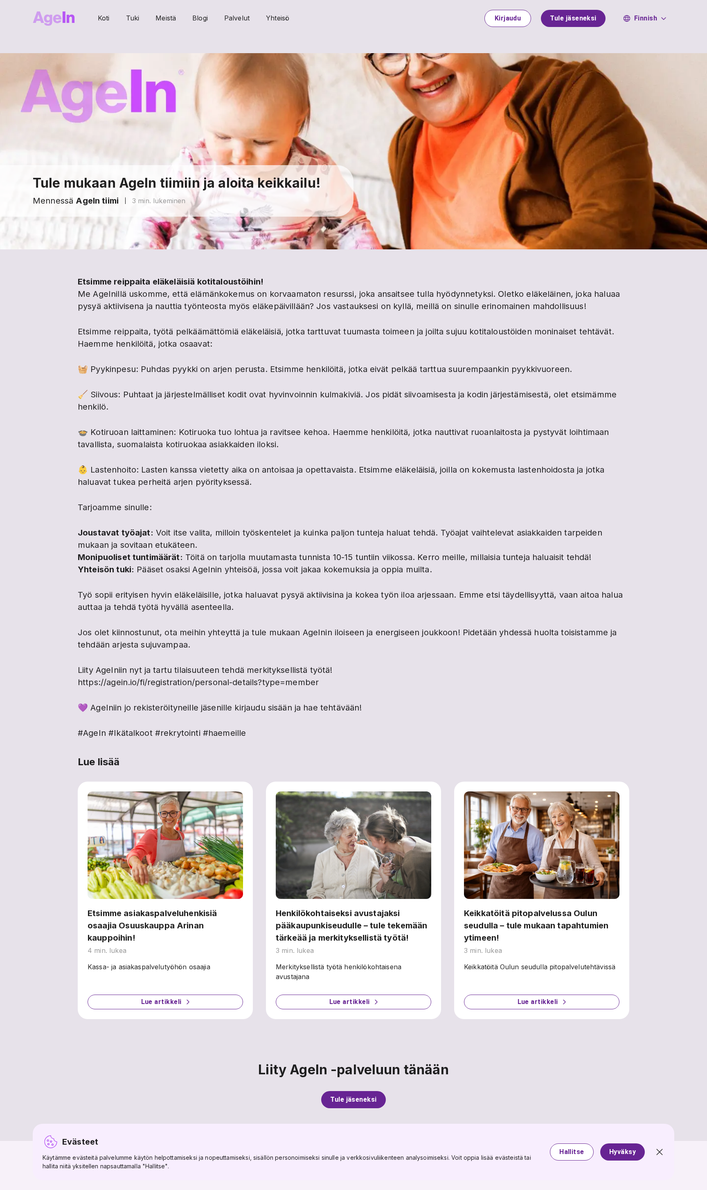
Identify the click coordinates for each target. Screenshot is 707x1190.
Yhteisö (277, 18)
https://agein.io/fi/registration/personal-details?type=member (198, 682)
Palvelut (237, 18)
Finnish (645, 18)
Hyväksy (622, 1152)
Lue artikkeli (161, 1002)
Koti (104, 18)
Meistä (165, 18)
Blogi (200, 18)
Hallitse (571, 1152)
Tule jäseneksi (573, 18)
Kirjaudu (508, 18)
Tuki (133, 18)
